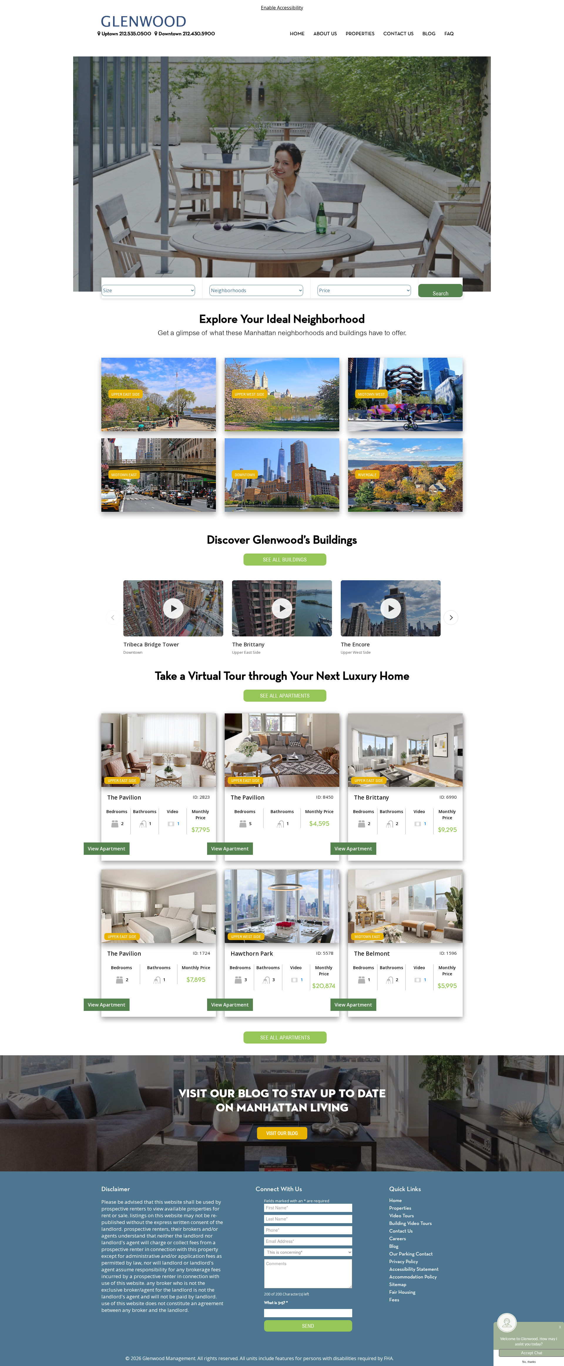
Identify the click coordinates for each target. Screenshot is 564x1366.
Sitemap (397, 1285)
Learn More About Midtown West (405, 391)
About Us (325, 34)
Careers (397, 1239)
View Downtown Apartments (282, 479)
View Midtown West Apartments (405, 398)
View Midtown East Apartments (158, 479)
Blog (429, 34)
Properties (360, 34)
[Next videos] (451, 617)
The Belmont (372, 953)
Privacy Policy (403, 1262)
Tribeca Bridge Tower (151, 644)
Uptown (125, 34)
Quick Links (405, 1189)
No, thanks (529, 1361)
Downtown (186, 34)
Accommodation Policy (413, 1277)
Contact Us (398, 34)
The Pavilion (124, 797)
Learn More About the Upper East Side (158, 391)
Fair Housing (402, 1292)
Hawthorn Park (252, 953)
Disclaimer (115, 1189)
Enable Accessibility (282, 7)
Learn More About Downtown (282, 472)
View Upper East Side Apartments (158, 398)
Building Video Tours (410, 1223)
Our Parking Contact (411, 1254)
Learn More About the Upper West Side (282, 391)
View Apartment (106, 848)
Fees (394, 1300)
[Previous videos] (113, 617)
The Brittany (248, 644)
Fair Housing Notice (417, 1358)
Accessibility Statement (414, 1269)
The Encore (355, 644)
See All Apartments (285, 696)
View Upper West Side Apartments (282, 398)
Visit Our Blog (282, 1133)
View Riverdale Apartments (405, 479)
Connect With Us (279, 1189)
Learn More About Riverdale (405, 472)
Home (297, 34)
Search (441, 293)
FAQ (449, 34)
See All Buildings (285, 559)
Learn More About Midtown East (158, 472)
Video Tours (401, 1216)
